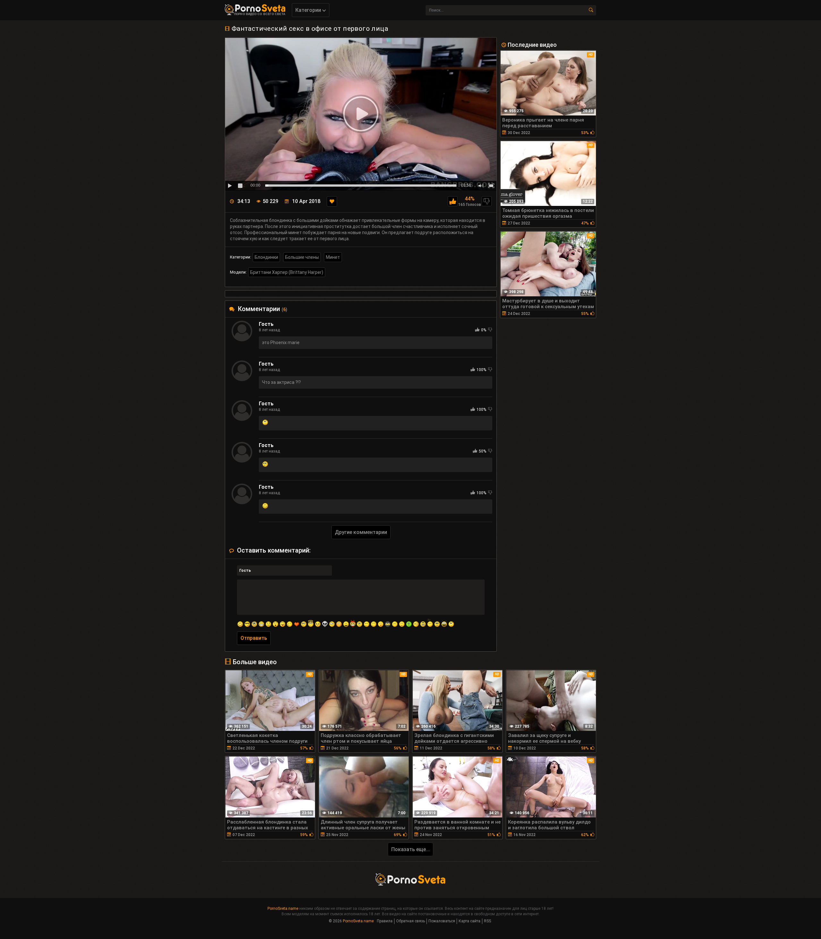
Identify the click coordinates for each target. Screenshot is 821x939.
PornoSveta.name (282, 908)
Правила (385, 921)
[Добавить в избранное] (332, 201)
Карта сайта (469, 921)
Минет (333, 257)
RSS (487, 921)
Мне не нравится (487, 201)
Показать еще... (410, 849)
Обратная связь (410, 921)
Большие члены (302, 257)
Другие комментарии (361, 532)
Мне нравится (453, 201)
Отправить (254, 638)
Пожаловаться (441, 921)
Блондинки (266, 257)
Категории (308, 10)
